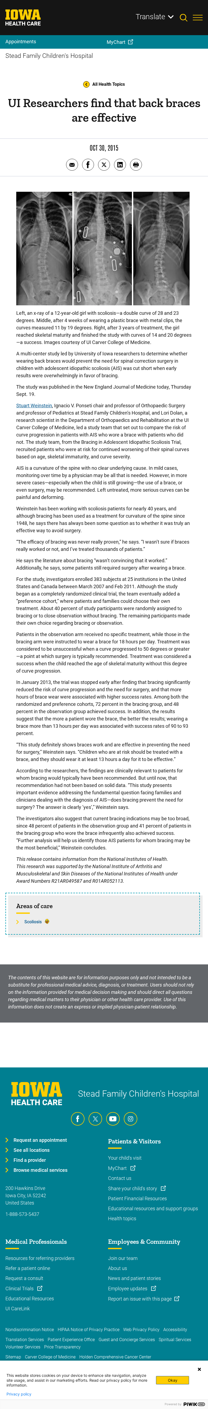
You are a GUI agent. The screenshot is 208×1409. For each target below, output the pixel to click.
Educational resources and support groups (153, 1208)
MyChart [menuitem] (116, 42)
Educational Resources (29, 1298)
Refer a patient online (27, 1268)
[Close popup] (199, 1369)
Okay (172, 1380)
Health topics (122, 1218)
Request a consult (24, 1278)
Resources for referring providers (39, 1258)
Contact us (119, 1178)
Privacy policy (18, 1394)
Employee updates (128, 1288)
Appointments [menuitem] (20, 41)
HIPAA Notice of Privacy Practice (88, 1329)
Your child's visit (125, 1158)
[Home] (26, 17)
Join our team (123, 1258)
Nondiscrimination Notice (29, 1329)
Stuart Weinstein (34, 405)
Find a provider (30, 1160)
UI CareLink (17, 1308)
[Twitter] (95, 1119)
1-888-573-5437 (22, 1214)
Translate (150, 16)
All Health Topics (108, 84)
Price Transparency (62, 1347)
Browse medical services (40, 1170)
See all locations (32, 1150)
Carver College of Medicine (50, 1357)
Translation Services (24, 1339)
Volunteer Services (22, 1347)
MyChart (118, 1168)
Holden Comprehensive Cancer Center (115, 1357)
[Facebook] (77, 1119)
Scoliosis (33, 921)
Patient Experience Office (71, 1339)
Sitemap (13, 1357)
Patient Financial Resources (137, 1198)
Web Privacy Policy (141, 1329)
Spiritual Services (175, 1339)
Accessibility (175, 1329)
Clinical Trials (20, 1288)
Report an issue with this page (140, 1299)
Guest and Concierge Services (127, 1339)
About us (117, 1268)
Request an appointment (40, 1140)
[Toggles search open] (186, 17)
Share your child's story (133, 1188)
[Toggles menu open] (198, 17)
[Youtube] (113, 1119)
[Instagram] (130, 1119)
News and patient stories (134, 1278)
